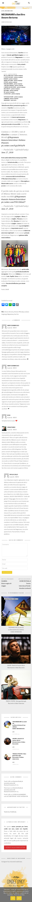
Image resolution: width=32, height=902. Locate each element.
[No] (30, 895)
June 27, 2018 (7, 152)
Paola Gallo (9, 22)
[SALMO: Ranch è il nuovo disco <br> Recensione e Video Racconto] (16, 649)
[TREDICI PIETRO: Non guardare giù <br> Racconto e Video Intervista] (16, 684)
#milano (21, 140)
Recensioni (9, 10)
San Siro (16, 314)
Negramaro (19, 57)
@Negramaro (13, 137)
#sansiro (4, 199)
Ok (13, 898)
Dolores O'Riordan (19, 312)
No (19, 898)
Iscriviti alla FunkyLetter (15, 847)
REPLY (15, 328)
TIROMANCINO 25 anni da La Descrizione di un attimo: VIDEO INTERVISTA (16, 630)
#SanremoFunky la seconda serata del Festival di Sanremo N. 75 (13, 783)
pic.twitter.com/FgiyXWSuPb (13, 145)
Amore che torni (8, 312)
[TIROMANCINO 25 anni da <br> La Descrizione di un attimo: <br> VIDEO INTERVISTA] (16, 611)
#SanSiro (5, 134)
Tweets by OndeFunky (10, 812)
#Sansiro (5, 143)
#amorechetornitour (9, 140)
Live (2, 10)
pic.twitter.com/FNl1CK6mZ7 (13, 202)
